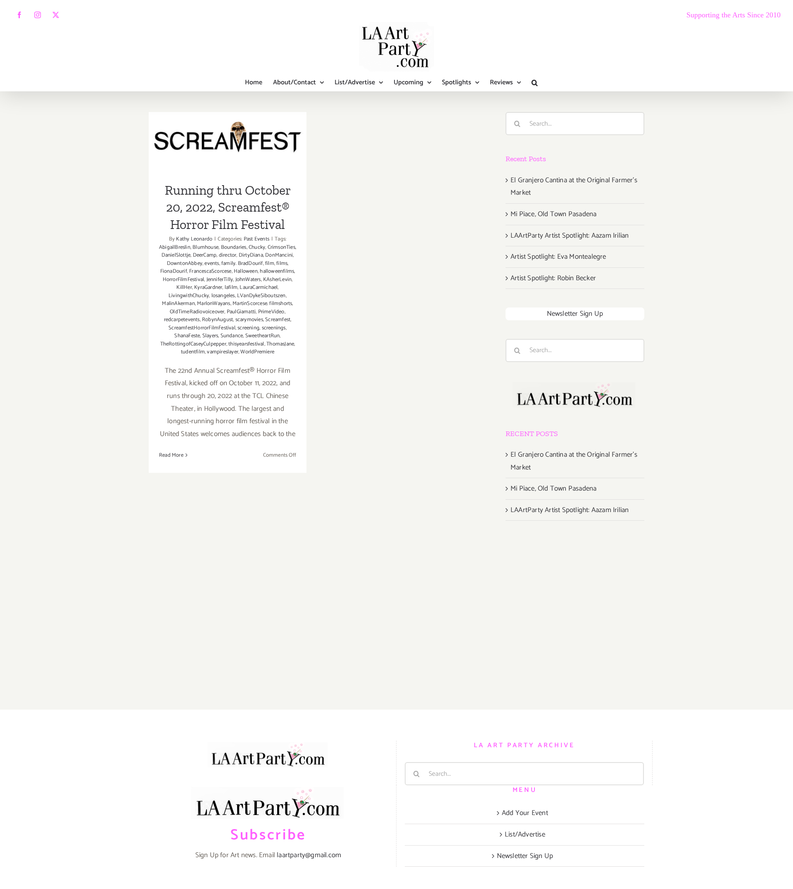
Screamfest (277, 319)
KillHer (184, 287)
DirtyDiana (251, 255)
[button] (535, 82)
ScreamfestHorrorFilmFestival (202, 328)
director (228, 255)
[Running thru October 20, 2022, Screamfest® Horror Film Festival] (227, 141)
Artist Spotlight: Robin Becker (553, 278)
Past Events (256, 239)
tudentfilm (193, 352)
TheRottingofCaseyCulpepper (193, 344)
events (211, 263)
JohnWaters (248, 279)
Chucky (257, 247)
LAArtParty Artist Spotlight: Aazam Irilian (569, 235)
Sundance (232, 335)
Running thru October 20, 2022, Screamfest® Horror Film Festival (228, 115)
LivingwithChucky (189, 295)
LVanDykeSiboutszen (261, 295)
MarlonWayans (213, 303)
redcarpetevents (182, 319)
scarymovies (249, 319)
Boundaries (234, 247)
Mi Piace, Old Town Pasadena (553, 214)
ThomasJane (280, 344)
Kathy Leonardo (194, 239)
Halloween (246, 271)
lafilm (231, 287)
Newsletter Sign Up (575, 313)
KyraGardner (208, 287)
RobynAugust (217, 319)
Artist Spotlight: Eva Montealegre (558, 256)
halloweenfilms (277, 271)
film (269, 263)
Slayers (210, 335)
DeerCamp (205, 255)
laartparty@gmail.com (309, 855)
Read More (171, 455)
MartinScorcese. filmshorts (262, 303)
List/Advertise (525, 834)
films (281, 263)
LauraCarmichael (259, 287)
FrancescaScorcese (210, 271)
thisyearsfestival (246, 344)
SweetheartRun (262, 335)
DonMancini (279, 255)
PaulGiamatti (241, 311)
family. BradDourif (242, 263)
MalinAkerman (178, 303)
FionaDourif (173, 271)
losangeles (223, 295)
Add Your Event (525, 813)
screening (248, 328)
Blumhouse (205, 247)
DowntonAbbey (184, 263)
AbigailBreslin (174, 247)
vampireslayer (222, 352)
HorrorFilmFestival (183, 279)
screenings (274, 328)
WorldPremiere (257, 352)
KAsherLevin (277, 279)
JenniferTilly (220, 279)
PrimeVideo (271, 311)
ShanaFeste (187, 335)
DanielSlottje (176, 255)
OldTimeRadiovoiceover (197, 311)
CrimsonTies (281, 247)
